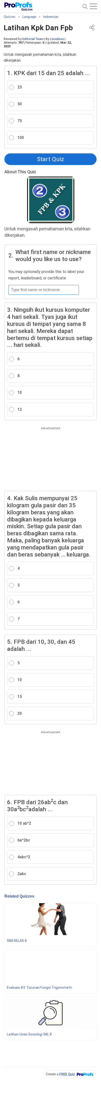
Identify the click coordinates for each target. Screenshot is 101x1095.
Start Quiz (50, 159)
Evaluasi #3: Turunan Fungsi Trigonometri (39, 987)
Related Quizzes (19, 896)
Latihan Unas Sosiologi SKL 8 (29, 1034)
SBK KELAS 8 (17, 941)
